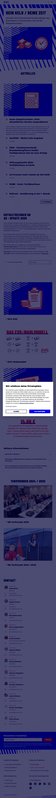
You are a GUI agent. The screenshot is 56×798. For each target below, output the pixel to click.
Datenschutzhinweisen (26, 403)
